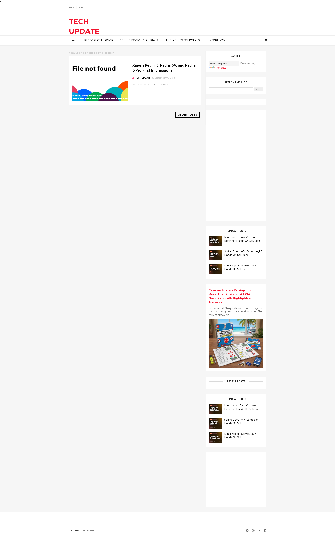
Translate (220, 67)
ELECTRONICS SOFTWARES (182, 40)
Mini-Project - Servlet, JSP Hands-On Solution (240, 267)
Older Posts (187, 114)
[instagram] (247, 530)
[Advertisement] (235, 165)
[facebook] (265, 530)
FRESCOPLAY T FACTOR (98, 40)
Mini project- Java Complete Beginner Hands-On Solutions (242, 239)
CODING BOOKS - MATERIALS (139, 40)
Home (72, 7)
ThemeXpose (87, 530)
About (81, 7)
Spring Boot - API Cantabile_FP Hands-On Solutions (243, 253)
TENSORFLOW (215, 40)
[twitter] (260, 530)
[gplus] (253, 530)
